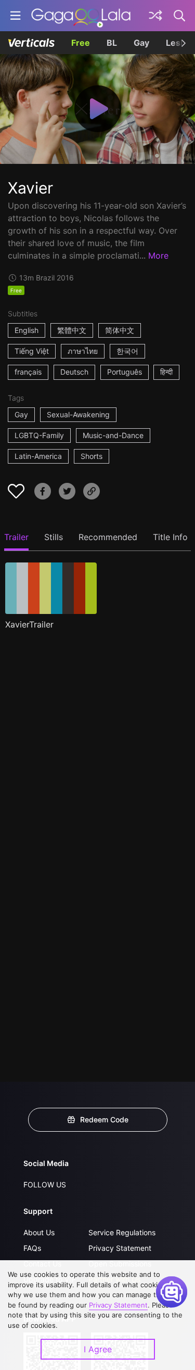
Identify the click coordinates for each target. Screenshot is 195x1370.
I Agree (98, 1349)
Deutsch (74, 371)
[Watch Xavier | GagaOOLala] (81, 15)
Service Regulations (121, 1232)
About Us (39, 1232)
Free (80, 42)
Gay (141, 42)
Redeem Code (104, 1119)
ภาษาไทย (83, 351)
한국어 (127, 351)
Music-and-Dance (113, 435)
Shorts (91, 456)
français (28, 371)
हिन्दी (166, 371)
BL (112, 42)
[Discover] (155, 16)
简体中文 (119, 330)
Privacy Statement (119, 1248)
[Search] (179, 15)
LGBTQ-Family (39, 435)
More (158, 255)
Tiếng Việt (32, 351)
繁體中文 (71, 330)
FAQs (32, 1248)
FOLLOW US (44, 1184)
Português (124, 371)
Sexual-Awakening (78, 414)
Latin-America (38, 456)
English (26, 330)
